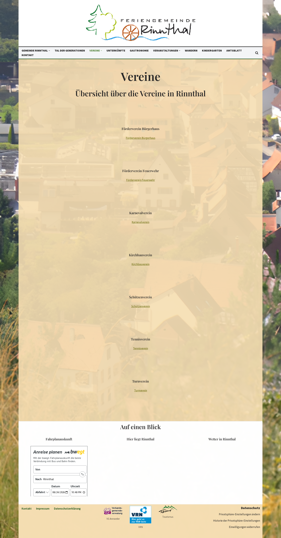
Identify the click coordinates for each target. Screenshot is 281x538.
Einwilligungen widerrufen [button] (244, 527)
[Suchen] (256, 52)
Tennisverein (140, 348)
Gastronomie (139, 50)
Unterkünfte (116, 50)
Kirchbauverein (140, 264)
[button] (49, 50)
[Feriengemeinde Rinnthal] (140, 24)
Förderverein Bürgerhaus (140, 138)
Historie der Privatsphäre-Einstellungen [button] (236, 520)
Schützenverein (140, 306)
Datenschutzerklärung (67, 508)
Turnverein (140, 390)
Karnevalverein (140, 222)
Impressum (42, 508)
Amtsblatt (234, 50)
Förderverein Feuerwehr (140, 180)
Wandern (191, 50)
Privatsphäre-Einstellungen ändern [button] (239, 514)
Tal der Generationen (70, 50)
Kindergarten (212, 50)
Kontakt (28, 55)
